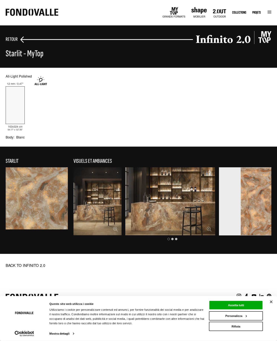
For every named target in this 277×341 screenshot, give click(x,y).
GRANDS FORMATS (173, 16)
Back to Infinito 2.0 (25, 265)
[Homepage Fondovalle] (32, 12)
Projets (256, 12)
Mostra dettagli (59, 333)
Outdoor (219, 16)
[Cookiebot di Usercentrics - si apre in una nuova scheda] (24, 333)
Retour (12, 39)
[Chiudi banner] (271, 302)
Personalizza (233, 315)
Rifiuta (236, 326)
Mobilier (199, 16)
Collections (239, 12)
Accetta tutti (236, 305)
